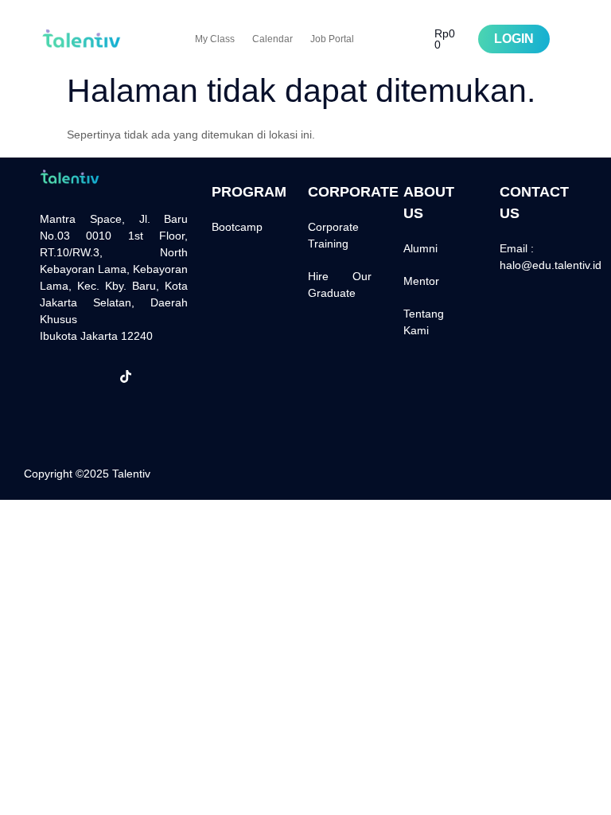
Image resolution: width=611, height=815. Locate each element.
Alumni (420, 248)
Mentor (421, 281)
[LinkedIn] (161, 376)
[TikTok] (126, 376)
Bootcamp (237, 226)
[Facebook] (56, 376)
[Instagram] (91, 376)
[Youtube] (56, 408)
